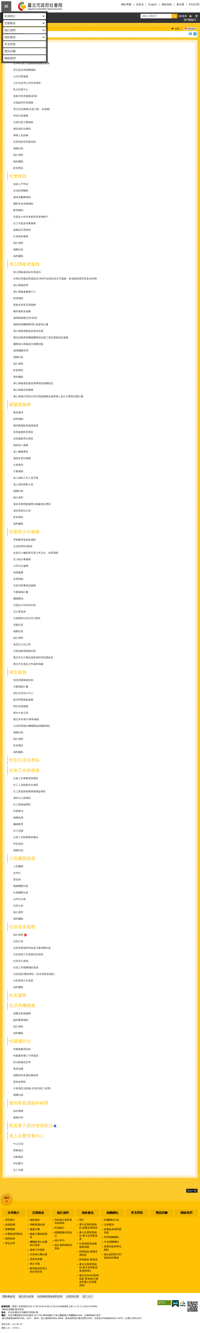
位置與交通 (72, 1296)
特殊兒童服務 (20, 115)
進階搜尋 (182, 16)
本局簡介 (14, 1212)
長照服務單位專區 (23, 438)
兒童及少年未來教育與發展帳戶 (30, 216)
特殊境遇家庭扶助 (23, 680)
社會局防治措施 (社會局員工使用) (31, 1088)
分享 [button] (196, 16)
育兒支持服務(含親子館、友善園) (31, 109)
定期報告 (38, 1212)
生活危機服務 (22, 1005)
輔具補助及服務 (22, 311)
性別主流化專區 (24, 760)
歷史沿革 (10, 1243)
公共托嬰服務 (20, 76)
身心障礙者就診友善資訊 (27, 272)
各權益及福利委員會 (112, 1231)
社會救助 (18, 176)
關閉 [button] (6, 6)
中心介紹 (18, 1143)
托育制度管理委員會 (24, 142)
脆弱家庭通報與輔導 (28, 1103)
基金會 (17, 879)
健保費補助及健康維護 (25, 425)
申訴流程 (18, 843)
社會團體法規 (20, 892)
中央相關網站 (111, 1241)
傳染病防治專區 (22, 128)
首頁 (177, 28)
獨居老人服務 (20, 445)
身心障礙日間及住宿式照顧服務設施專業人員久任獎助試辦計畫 (48, 396)
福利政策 (10, 1238)
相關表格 (18, 817)
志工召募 (18, 1170)
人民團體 (18, 866)
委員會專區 (19, 1081)
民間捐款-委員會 (88, 1259)
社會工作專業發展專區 (25, 778)
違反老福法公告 (22, 510)
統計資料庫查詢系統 (63, 1247)
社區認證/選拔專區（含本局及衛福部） (34, 974)
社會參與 (18, 464)
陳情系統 (167, 4)
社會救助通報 (20, 236)
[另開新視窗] (164, 1302)
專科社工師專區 (22, 798)
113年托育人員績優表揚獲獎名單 (31, 63)
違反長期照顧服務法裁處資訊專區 (32, 504)
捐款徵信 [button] (10, 37)
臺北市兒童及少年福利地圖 (28, 664)
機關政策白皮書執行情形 (38, 1243)
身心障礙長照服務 (23, 390)
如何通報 (18, 1111)
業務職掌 (10, 1229)
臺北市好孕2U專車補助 (26, 719)
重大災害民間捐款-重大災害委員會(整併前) (88, 1267)
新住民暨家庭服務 (23, 699)
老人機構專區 (20, 451)
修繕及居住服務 (22, 458)
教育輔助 (18, 210)
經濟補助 (18, 298)
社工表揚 (18, 830)
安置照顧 (18, 579)
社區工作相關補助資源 (25, 967)
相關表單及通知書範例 (25, 1075)
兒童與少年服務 (24, 531)
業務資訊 (18, 1150)
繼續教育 (18, 824)
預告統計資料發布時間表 (63, 1221)
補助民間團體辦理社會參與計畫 (30, 324)
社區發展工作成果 (23, 980)
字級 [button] (190, 16)
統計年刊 (60, 1240)
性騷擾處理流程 (22, 1049)
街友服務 (18, 995)
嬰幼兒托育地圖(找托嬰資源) (29, 56)
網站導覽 (126, 4)
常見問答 (10, 44)
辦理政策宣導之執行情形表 (38, 1270)
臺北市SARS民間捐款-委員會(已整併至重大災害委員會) (89, 1280)
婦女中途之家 (20, 712)
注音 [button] (195, 34)
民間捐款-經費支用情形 (88, 1253)
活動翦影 (18, 1157)
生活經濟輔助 (20, 190)
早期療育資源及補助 (24, 539)
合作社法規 (19, 899)
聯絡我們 (10, 58)
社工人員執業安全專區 (25, 785)
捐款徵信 (88, 1212)
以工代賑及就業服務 (24, 223)
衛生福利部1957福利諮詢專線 (113, 1256)
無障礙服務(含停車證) (25, 318)
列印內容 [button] (190, 34)
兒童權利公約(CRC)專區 (26, 618)
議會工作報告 (37, 1249)
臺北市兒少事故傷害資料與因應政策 (33, 657)
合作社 (17, 873)
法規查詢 (109, 1224)
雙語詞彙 (10, 51)
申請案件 (18, 1163)
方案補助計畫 (20, 592)
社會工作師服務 (24, 770)
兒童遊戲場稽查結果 (24, 651)
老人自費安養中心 (26, 1135)
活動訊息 (18, 624)
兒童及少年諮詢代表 (24, 605)
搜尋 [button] (174, 16)
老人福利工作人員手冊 (25, 478)
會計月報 (35, 1263)
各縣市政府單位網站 (112, 1248)
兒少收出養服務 (22, 559)
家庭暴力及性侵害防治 (31, 1125)
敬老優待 (18, 412)
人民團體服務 (22, 858)
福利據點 (18, 161)
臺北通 (180, 4)
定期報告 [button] (10, 23)
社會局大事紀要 (38, 1254)
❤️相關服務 (190, 28)
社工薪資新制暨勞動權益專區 (29, 791)
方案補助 (18, 471)
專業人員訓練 (20, 135)
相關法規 (18, 148)
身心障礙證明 (20, 285)
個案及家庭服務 (22, 1013)
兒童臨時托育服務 (23, 102)
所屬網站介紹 (111, 1220)
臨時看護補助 (20, 1020)
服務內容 (18, 1117)
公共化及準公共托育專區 (27, 83)
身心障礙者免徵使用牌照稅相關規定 (33, 383)
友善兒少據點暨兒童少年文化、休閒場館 (35, 552)
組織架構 (10, 1224)
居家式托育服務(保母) (25, 96)
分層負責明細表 (14, 1234)
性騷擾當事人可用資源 (25, 1055)
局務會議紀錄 (37, 1224)
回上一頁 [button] (192, 1190)
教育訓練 (18, 1068)
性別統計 (60, 1227)
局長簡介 (10, 1220)
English (152, 4)
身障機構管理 (20, 350)
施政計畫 (35, 1229)
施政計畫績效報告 (38, 1235)
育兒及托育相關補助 (24, 70)
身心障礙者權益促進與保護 (28, 331)
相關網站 (112, 1212)
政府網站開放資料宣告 (50, 1296)
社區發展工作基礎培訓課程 (28, 954)
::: (1, 1202)
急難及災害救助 (22, 230)
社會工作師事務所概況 (25, 837)
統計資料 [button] (10, 30)
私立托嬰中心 (20, 89)
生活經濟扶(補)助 (22, 546)
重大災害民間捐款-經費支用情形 (88, 1226)
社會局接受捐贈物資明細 (88, 1245)
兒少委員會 (19, 611)
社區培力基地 (20, 961)
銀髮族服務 (20, 404)
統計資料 (18, 155)
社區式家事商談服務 (24, 585)
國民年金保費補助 (23, 203)
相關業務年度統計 (63, 1234)
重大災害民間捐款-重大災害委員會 (88, 1235)
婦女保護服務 (20, 706)
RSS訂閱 (194, 4)
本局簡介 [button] (10, 16)
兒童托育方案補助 (23, 122)
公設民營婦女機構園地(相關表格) (31, 726)
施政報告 (35, 1220)
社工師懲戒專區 (22, 804)
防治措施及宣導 (22, 1062)
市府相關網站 (111, 1237)
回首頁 (140, 4)
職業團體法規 (20, 886)
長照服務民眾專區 (23, 432)
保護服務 (18, 572)
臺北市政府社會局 (43, 6)
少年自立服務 (20, 566)
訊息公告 (18, 905)
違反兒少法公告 (22, 644)
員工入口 (87, 1296)
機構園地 (18, 598)
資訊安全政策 (26, 1296)
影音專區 (18, 168)
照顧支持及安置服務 (24, 304)
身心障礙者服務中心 (24, 291)
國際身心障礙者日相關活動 (28, 344)
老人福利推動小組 (23, 484)
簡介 (81, 1220)
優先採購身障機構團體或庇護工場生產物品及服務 (40, 337)
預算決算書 (36, 1259)
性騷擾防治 (20, 1041)
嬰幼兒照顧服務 (24, 48)
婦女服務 (18, 672)
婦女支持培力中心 (23, 693)
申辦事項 (18, 811)
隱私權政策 (8, 1296)
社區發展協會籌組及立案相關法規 (32, 948)
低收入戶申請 (20, 184)
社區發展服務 (22, 926)
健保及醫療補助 (22, 197)
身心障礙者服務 (24, 264)
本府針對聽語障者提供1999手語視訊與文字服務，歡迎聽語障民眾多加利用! (55, 278)
